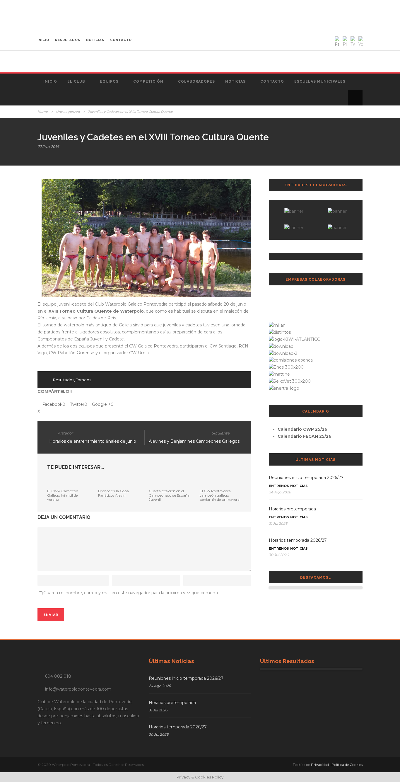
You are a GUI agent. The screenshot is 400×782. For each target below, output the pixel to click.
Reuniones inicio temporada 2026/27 (306, 477)
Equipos (109, 81)
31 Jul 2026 (278, 523)
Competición (148, 81)
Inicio (50, 81)
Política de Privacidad (311, 764)
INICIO (43, 40)
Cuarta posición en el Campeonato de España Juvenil (169, 495)
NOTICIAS (95, 40)
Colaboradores (196, 81)
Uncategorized (68, 112)
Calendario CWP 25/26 (302, 429)
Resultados (63, 379)
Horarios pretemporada (292, 509)
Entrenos (279, 486)
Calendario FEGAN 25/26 (304, 436)
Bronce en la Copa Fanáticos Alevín (113, 493)
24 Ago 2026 (280, 492)
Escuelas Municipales (320, 81)
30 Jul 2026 (278, 555)
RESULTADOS (67, 40)
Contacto (272, 81)
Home (42, 112)
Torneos (83, 379)
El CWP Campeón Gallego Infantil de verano (62, 495)
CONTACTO (121, 40)
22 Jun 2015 (48, 146)
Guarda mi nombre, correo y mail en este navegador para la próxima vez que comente (131, 592)
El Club (76, 81)
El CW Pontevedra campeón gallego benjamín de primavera (220, 495)
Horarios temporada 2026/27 (298, 540)
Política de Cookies (347, 764)
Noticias (235, 81)
